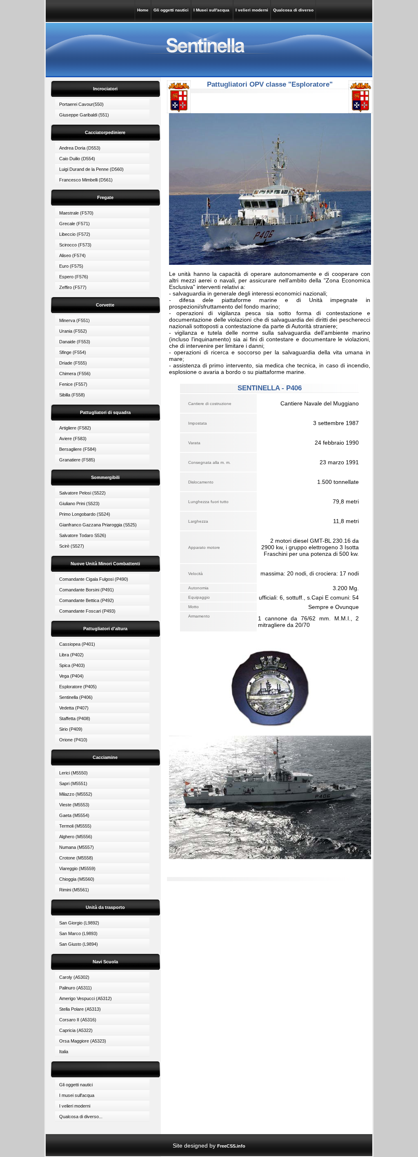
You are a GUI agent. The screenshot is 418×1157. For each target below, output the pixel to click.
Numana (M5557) (76, 847)
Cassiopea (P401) (77, 644)
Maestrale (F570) (76, 212)
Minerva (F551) (74, 320)
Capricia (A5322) (76, 1030)
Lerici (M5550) (73, 772)
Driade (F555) (73, 362)
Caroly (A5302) (74, 977)
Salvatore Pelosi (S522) (82, 492)
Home (143, 10)
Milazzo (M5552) (75, 794)
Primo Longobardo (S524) (84, 514)
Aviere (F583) (73, 438)
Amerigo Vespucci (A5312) (85, 998)
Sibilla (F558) (72, 394)
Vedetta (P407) (74, 707)
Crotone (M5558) (76, 857)
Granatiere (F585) (77, 459)
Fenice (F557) (73, 384)
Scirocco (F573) (75, 244)
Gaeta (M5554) (74, 815)
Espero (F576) (73, 276)
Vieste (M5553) (74, 804)
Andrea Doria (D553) (79, 147)
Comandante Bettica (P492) (86, 600)
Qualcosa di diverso (293, 10)
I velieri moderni (252, 10)
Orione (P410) (73, 739)
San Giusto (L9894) (78, 944)
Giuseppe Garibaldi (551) (84, 114)
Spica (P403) (72, 665)
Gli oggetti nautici (171, 10)
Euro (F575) (71, 266)
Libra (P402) (71, 654)
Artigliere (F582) (75, 427)
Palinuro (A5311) (75, 987)
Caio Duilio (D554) (77, 158)
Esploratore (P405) (78, 686)
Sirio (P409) (70, 729)
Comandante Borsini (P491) (86, 589)
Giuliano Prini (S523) (79, 503)
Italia (63, 1051)
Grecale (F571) (74, 223)
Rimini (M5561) (74, 889)
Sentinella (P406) (76, 697)
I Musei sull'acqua (212, 10)
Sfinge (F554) (72, 352)
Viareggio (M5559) (77, 868)
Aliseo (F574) (72, 255)
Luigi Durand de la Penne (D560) (91, 169)
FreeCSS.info (231, 1146)
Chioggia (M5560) (76, 879)
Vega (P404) (71, 676)
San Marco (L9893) (78, 933)
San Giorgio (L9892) (79, 922)
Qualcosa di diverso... (80, 1116)
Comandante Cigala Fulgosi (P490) (93, 579)
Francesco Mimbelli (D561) (86, 179)
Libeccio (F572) (74, 234)
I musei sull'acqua (76, 1095)
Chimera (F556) (75, 373)
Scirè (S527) (71, 546)
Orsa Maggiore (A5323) (82, 1040)
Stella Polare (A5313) (80, 1009)
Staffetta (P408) (74, 718)
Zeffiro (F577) (73, 287)
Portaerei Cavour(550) (81, 104)
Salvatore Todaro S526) (82, 535)
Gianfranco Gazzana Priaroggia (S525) (98, 524)
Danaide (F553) (74, 341)
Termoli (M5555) (75, 826)
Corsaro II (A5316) (77, 1019)
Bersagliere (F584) (77, 449)
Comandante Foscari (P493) (87, 611)
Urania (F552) (73, 331)
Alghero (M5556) (75, 836)
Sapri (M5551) (73, 783)
